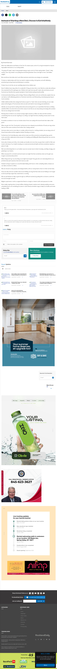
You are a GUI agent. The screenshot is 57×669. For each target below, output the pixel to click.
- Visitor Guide (23, 615)
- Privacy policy (23, 626)
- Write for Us (23, 620)
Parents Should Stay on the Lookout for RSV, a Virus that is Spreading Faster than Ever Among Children (19, 196)
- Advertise (22, 622)
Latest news (8, 268)
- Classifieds (22, 613)
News (7, 10)
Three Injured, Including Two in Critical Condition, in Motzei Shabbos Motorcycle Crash (48, 283)
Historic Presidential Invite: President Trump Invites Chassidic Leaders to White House (18, 291)
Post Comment (49, 244)
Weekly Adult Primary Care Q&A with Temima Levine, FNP (14, 644)
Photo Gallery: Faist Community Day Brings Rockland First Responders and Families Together (18, 275)
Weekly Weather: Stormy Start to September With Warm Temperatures (13, 641)
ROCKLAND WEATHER (22, 6)
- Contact (22, 624)
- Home (21, 611)
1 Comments (19, 22)
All (2, 268)
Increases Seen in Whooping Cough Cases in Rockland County (38, 195)
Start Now (36, 255)
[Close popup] (54, 653)
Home (2, 10)
